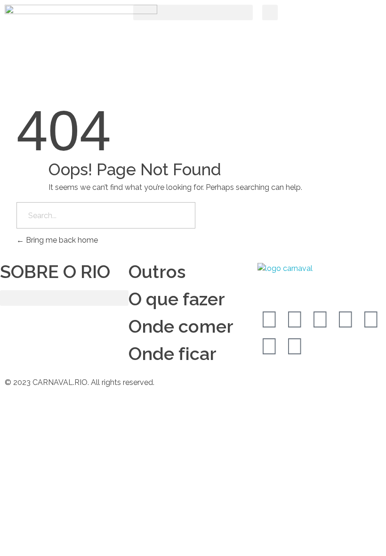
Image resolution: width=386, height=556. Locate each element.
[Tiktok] (269, 346)
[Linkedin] (345, 319)
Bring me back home (61, 240)
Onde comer (181, 326)
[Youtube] (371, 319)
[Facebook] (269, 319)
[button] (192, 12)
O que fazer (177, 299)
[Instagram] (320, 319)
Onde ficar (173, 353)
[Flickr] (294, 346)
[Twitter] (294, 319)
